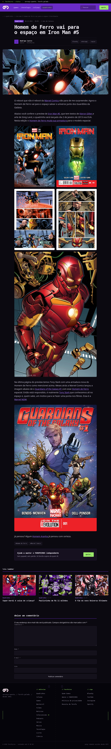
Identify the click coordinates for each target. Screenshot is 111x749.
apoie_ (104, 7)
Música (39, 725)
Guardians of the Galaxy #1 (48, 389)
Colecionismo (41, 715)
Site (15, 666)
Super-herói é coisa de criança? (19, 601)
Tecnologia (40, 729)
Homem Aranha (40, 536)
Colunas (39, 697)
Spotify (90, 704)
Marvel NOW (20, 399)
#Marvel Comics (35, 543)
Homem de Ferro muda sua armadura (48, 120)
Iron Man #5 (54, 113)
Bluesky (90, 693)
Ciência (39, 736)
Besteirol (40, 704)
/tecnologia (25, 7)
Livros (39, 733)
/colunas (36, 7)
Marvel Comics (51, 100)
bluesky (75, 41)
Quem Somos (66, 693)
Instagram (91, 700)
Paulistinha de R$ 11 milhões (53, 601)
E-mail (17, 658)
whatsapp (84, 41)
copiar (93, 41)
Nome (16, 649)
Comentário (18, 624)
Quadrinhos (19, 21)
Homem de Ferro (80, 389)
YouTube (90, 697)
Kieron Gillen (86, 113)
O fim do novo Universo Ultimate (91, 601)
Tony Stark (64, 392)
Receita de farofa (69, 704)
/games (16, 7)
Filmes (39, 708)
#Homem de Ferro (21, 543)
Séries (39, 722)
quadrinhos (9, 16)
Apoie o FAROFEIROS (70, 697)
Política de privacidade (72, 700)
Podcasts (39, 718)
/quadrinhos (47, 7)
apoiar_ (89, 554)
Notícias (39, 711)
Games (38, 700)
